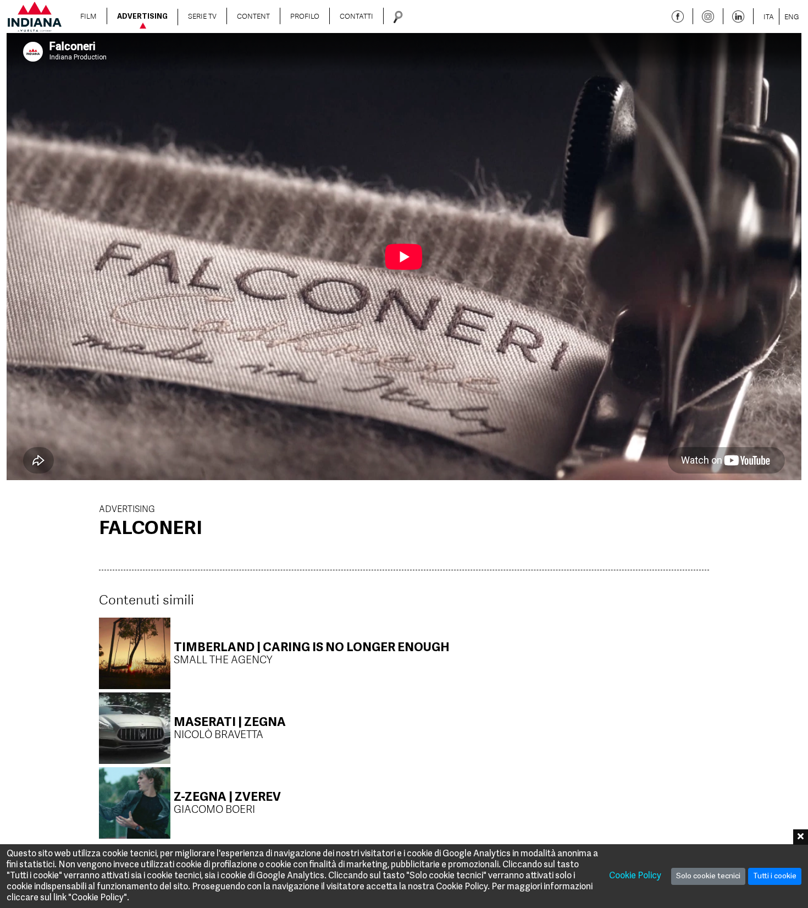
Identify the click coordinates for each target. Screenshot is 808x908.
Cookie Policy (635, 876)
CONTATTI (356, 16)
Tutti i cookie (774, 876)
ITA (768, 16)
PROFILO (304, 16)
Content (253, 16)
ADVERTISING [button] (142, 17)
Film (88, 16)
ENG (791, 16)
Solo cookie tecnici (708, 876)
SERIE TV (202, 16)
